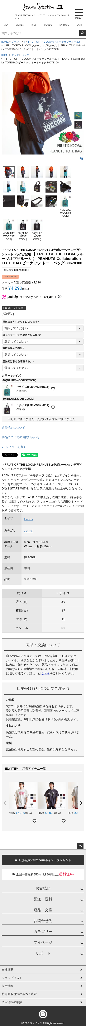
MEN (6, 25)
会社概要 (7, 969)
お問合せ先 (43, 921)
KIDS (34, 25)
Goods (28, 519)
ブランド (16, 41)
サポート (43, 953)
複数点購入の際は (14, 348)
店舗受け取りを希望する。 (19, 361)
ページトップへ (80, 846)
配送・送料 (43, 899)
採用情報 (7, 986)
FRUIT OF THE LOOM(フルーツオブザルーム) (54, 41)
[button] (5, 803)
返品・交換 (43, 910)
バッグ (25, 55)
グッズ (15, 55)
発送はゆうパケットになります (21, 321)
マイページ (43, 942)
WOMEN (20, 25)
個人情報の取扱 (12, 1002)
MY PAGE (64, 25)
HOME (5, 41)
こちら (45, 673)
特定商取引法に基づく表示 (19, 994)
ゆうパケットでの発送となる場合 (23, 335)
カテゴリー (43, 932)
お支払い (43, 888)
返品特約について (13, 427)
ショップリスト (12, 977)
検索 (82, 33)
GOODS (48, 25)
